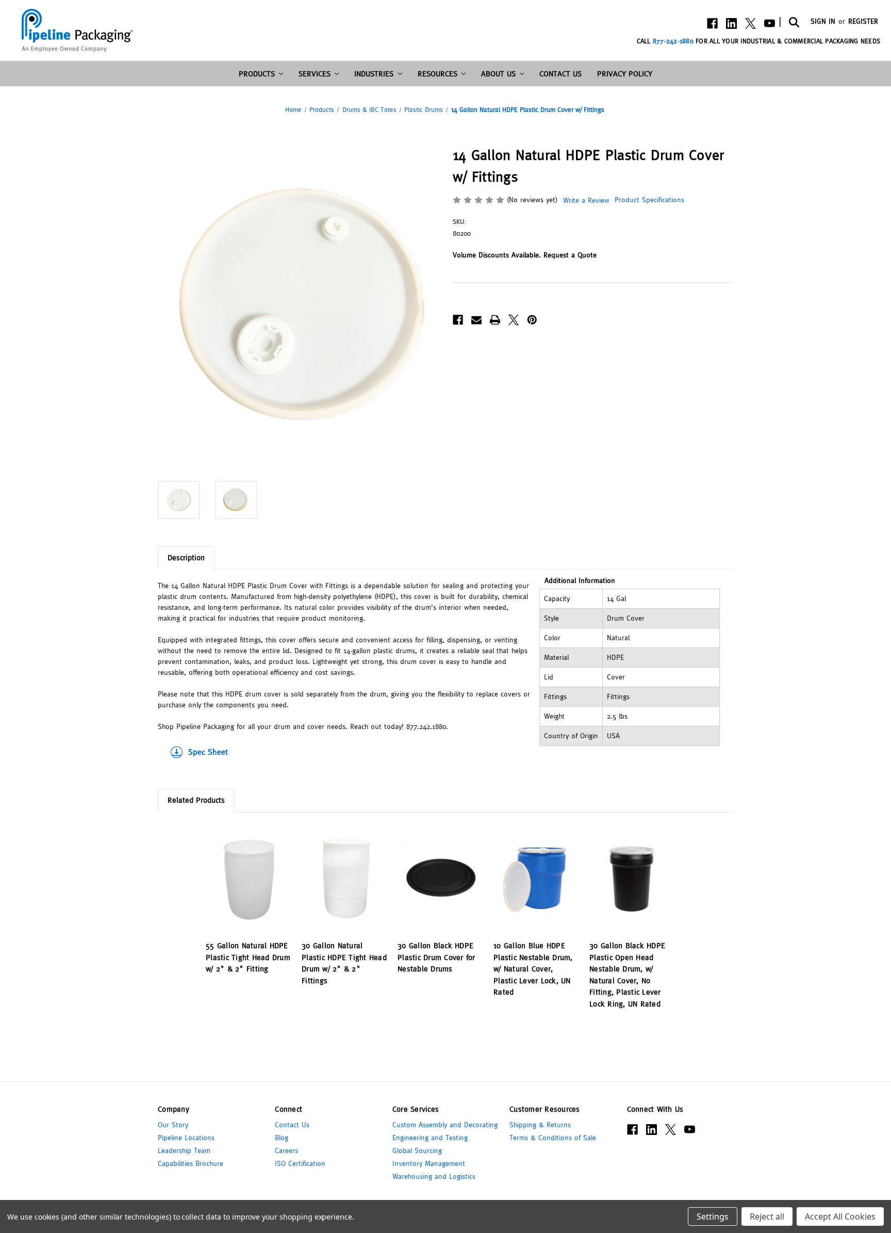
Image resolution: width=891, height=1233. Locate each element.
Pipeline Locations (186, 1137)
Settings (713, 1216)
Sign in (823, 21)
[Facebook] (712, 23)
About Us (498, 73)
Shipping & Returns (540, 1125)
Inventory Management (428, 1163)
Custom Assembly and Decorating (445, 1125)
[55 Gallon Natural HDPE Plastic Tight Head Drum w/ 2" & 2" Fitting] (248, 879)
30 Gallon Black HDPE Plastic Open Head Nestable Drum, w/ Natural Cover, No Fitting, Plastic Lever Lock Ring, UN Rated (627, 974)
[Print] (495, 320)
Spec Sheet (208, 751)
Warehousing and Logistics (433, 1176)
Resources (437, 73)
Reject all (767, 1216)
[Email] (476, 320)
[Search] (793, 22)
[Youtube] (769, 23)
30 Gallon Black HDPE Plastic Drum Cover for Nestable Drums (436, 957)
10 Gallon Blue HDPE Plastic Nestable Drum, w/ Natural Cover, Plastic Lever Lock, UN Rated (533, 968)
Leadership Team (184, 1150)
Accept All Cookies (840, 1216)
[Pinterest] (532, 320)
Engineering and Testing (430, 1137)
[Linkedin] (731, 23)
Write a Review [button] (586, 200)
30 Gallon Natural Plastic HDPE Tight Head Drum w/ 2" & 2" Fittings (344, 963)
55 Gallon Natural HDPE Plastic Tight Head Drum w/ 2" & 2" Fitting (248, 957)
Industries (373, 73)
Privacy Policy (624, 73)
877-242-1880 (673, 41)
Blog (281, 1137)
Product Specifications (648, 200)
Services (315, 73)
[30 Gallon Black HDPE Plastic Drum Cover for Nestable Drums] (440, 879)
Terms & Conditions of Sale (552, 1137)
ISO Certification (300, 1163)
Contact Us (560, 73)
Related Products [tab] (196, 800)
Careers (286, 1150)
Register (863, 21)
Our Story (173, 1125)
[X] (750, 23)
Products (257, 73)
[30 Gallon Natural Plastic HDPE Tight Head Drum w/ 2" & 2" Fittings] (344, 879)
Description (186, 557)
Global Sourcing (417, 1150)
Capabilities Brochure (190, 1163)
